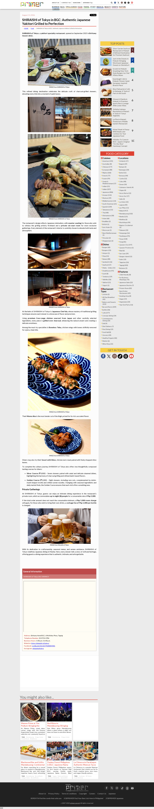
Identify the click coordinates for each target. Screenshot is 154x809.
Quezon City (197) (125, 245)
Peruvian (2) (106, 238)
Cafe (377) (106, 313)
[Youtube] (132, 2)
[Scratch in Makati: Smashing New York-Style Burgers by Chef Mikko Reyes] (106, 75)
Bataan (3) (122, 167)
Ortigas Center (39, 737)
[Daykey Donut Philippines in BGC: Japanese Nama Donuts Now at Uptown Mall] (59, 760)
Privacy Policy (53, 793)
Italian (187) (106, 189)
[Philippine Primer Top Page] (32, 8)
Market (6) (106, 341)
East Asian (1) (107, 227)
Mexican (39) (106, 198)
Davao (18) (123, 184)
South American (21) (109, 204)
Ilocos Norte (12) (125, 193)
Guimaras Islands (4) (126, 187)
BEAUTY (108, 7)
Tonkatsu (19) (107, 276)
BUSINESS (55, 7)
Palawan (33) (123, 230)
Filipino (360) (106, 173)
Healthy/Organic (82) (109, 338)
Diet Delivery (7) (108, 326)
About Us (42, 793)
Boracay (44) (123, 176)
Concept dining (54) (109, 316)
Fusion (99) (106, 178)
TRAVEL (86, 7)
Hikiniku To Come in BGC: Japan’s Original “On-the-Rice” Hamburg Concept (121, 142)
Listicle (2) (105, 294)
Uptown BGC (64, 777)
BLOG (62, 7)
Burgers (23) (106, 250)
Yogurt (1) (105, 285)
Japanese (112, 793)
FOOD (80, 7)
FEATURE (122, 7)
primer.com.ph (75, 803)
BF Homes (89, 776)
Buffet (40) (106, 310)
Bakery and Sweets (63, 776)
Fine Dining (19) (107, 329)
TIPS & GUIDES (71, 7)
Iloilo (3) (122, 199)
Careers (92, 793)
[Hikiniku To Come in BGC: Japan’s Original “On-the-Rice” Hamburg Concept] (106, 146)
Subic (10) (122, 259)
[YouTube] (132, 788)
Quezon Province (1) (126, 248)
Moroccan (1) (106, 230)
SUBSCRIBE (76, 2)
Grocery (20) (106, 335)
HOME (26, 28)
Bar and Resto (39, 776)
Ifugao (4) (122, 190)
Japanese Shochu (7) (126, 285)
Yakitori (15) (106, 282)
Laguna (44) (123, 205)
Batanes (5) (123, 268)
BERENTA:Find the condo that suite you (46, 798)
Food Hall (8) (106, 332)
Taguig (54, 776)
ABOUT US (55, 2)
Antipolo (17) (123, 161)
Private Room (25, 738)
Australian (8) (107, 164)
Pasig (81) (122, 242)
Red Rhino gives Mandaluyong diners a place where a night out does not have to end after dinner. (59, 730)
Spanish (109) (107, 207)
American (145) (107, 161)
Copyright (83, 793)
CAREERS (55, 9)
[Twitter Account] (118, 2)
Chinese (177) (107, 167)
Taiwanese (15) (107, 210)
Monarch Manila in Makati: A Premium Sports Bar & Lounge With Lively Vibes (121, 102)
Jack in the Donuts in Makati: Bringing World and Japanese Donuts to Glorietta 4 (121, 62)
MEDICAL (100, 7)
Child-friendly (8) (125, 275)
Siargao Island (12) (125, 256)
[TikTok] (125, 3)
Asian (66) (105, 218)
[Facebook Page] (115, 2)
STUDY (93, 7)
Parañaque (82, 776)
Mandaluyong (30, 737)
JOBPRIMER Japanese (114, 798)
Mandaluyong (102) (126, 214)
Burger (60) (106, 247)
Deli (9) (104, 323)
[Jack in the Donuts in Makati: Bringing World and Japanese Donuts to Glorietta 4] (106, 65)
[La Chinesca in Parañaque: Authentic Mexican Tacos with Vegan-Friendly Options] (85, 760)
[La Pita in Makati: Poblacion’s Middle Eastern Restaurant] (106, 126)
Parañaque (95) (124, 236)
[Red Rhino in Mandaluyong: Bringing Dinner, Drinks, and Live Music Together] (59, 721)
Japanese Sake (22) (126, 282)
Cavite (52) (123, 178)
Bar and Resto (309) (109, 307)
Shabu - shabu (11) (108, 268)
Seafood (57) (106, 265)
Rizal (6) (122, 251)
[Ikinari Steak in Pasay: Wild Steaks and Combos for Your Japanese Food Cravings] (106, 136)
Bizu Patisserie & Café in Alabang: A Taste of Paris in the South (121, 91)
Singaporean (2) (107, 241)
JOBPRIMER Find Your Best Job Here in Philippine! (83, 798)
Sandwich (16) (107, 262)
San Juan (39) (124, 253)
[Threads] (126, 358)
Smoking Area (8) (125, 296)
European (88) (107, 170)
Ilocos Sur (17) (124, 196)
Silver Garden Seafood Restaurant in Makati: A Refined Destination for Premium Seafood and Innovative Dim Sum (121, 53)
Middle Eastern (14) (109, 201)
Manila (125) (123, 216)
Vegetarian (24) (124, 302)
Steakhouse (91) (108, 271)
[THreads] (128, 3)
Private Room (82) (125, 288)
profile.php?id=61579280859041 (43, 646)
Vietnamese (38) (108, 215)
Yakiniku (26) (106, 279)
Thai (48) (105, 213)
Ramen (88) (106, 259)
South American (78, 777)
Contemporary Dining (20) (107, 320)
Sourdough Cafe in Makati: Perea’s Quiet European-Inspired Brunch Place (121, 82)
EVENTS (115, 7)
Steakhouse (33, 738)
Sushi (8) (105, 274)
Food (32, 28)
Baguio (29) (123, 164)
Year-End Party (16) (126, 305)
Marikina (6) (123, 219)
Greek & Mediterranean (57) (109, 182)
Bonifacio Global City (53, 777)
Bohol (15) (122, 173)
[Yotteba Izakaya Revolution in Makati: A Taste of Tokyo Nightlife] (106, 116)
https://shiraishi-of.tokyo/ (40, 643)
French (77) (106, 176)
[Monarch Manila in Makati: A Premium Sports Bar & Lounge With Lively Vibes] (106, 106)
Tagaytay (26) (124, 262)
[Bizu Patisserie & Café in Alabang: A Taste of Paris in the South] (106, 96)
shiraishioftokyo (38, 648)
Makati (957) (123, 211)
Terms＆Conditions (69, 793)
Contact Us (101, 793)
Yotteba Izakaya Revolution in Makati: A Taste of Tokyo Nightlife (121, 112)
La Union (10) (123, 202)
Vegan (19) (123, 299)
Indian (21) (106, 186)
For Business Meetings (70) (124, 279)
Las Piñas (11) (124, 208)
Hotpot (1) (106, 253)
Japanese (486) (107, 192)
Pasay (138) (123, 239)
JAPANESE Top (87, 2)
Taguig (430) (123, 265)
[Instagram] (122, 2)
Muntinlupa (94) (124, 222)
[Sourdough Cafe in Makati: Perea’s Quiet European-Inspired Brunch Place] (106, 85)
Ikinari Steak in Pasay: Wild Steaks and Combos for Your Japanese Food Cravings (121, 133)
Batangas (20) (124, 170)
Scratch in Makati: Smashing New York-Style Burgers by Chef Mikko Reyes (121, 72)
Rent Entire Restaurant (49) (125, 292)
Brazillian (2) (106, 221)
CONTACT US (66, 2)
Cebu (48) (122, 181)
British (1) (105, 224)
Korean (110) (106, 195)
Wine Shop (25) (107, 344)
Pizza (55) (105, 256)
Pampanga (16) (124, 233)
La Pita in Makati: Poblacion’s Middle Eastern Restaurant (120, 121)
